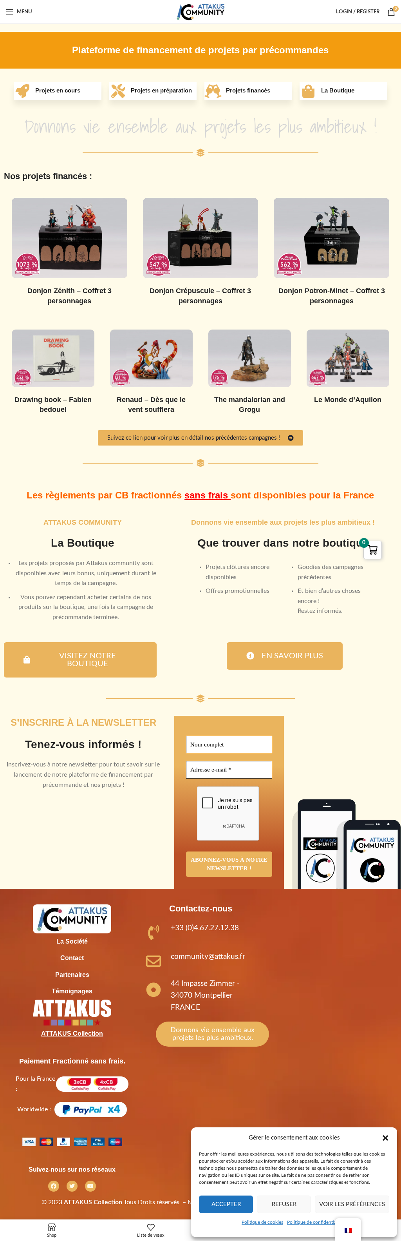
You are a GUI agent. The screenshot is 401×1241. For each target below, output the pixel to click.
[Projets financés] (213, 91)
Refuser (284, 1204)
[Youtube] (90, 1186)
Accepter (226, 1204)
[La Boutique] (308, 91)
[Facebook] (53, 1186)
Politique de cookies (262, 1222)
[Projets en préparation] (118, 91)
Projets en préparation (161, 90)
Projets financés (248, 90)
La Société (72, 941)
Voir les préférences (352, 1204)
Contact (72, 958)
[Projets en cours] (22, 91)
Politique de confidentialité (315, 1222)
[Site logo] (200, 11)
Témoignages (72, 991)
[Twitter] (72, 1186)
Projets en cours (57, 90)
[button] (385, 1138)
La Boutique (337, 90)
